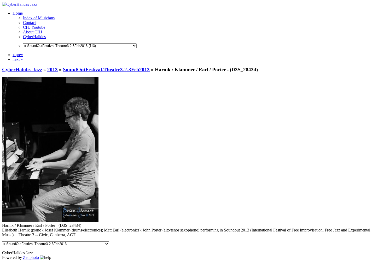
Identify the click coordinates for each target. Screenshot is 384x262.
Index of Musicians (39, 18)
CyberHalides (34, 36)
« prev (18, 54)
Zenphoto (31, 257)
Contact (29, 22)
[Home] (19, 4)
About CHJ (32, 32)
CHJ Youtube (34, 27)
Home (18, 13)
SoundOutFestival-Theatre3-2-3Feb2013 (106, 69)
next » (18, 59)
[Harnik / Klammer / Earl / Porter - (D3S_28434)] (50, 220)
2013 (52, 69)
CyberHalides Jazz (22, 69)
